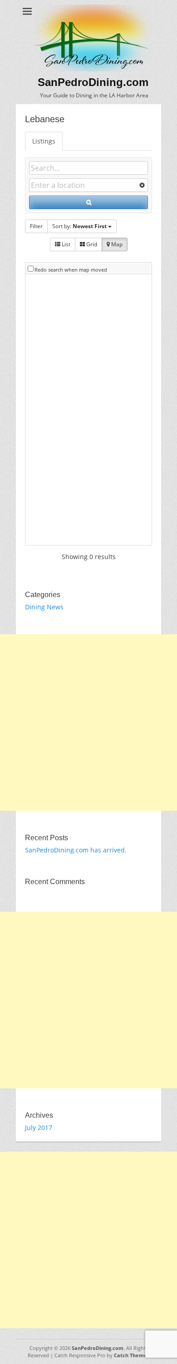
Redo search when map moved (70, 269)
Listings (43, 141)
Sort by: (79, 226)
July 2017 (38, 1127)
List (65, 244)
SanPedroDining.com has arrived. (76, 850)
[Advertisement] (88, 722)
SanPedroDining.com (93, 82)
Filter (36, 226)
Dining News (44, 607)
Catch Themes (131, 1355)
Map (116, 244)
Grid (91, 244)
